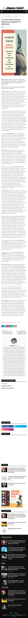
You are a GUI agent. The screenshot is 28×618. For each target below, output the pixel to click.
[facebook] (7, 426)
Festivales (10, 322)
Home (11, 612)
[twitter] (20, 426)
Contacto (16, 612)
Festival (5, 322)
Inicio (2, 16)
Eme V (3, 26)
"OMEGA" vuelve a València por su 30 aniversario (16, 484)
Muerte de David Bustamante (14, 528)
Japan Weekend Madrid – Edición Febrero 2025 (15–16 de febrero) (16, 581)
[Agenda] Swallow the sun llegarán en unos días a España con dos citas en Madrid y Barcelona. (16, 575)
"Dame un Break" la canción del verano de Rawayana (17, 523)
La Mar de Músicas (8, 16)
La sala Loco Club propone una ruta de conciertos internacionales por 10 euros (17, 478)
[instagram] (7, 429)
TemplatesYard (13, 615)
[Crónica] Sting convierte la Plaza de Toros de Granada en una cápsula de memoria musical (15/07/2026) (16, 549)
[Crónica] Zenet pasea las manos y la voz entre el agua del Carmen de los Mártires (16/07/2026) (16, 542)
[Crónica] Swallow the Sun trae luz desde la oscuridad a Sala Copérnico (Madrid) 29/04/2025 (17, 568)
